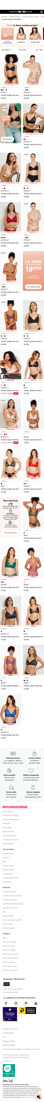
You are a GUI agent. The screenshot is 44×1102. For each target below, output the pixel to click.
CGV (4, 1037)
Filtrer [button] (7, 50)
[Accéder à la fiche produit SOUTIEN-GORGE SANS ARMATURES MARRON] (10, 316)
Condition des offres (10, 1029)
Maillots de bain (8, 870)
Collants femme (8, 865)
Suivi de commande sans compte (13, 904)
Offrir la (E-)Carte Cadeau (12, 989)
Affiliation (6, 823)
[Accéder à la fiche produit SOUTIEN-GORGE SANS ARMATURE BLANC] (33, 414)
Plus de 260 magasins (11, 819)
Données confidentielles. (28, 1097)
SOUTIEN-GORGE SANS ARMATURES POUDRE (15, 390)
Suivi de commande (10, 900)
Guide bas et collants (10, 954)
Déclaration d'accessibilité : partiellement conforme (21, 1049)
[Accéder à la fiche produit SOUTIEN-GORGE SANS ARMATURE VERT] (10, 562)
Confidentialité (8, 1033)
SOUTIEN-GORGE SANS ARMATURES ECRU (14, 194)
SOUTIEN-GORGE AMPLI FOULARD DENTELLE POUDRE (17, 440)
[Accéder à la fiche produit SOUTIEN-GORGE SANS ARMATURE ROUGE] (33, 463)
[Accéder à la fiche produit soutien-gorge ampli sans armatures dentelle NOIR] (33, 660)
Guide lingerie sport (10, 966)
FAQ (4, 912)
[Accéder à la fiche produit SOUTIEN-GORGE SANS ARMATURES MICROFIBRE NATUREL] (33, 70)
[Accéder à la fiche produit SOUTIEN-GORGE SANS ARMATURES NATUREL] (33, 217)
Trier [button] (40, 50)
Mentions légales (9, 1041)
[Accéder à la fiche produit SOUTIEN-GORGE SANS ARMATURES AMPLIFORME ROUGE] (10, 217)
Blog (4, 938)
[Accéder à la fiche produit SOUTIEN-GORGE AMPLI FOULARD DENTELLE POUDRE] (10, 414)
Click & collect (8, 924)
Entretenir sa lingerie (10, 970)
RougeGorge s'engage (11, 815)
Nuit (4, 861)
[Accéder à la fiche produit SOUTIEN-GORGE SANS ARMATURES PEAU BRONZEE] (10, 267)
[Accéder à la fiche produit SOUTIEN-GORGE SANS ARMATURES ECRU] (10, 168)
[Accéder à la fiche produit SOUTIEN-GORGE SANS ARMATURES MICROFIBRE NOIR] (10, 70)
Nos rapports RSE (9, 835)
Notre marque (8, 811)
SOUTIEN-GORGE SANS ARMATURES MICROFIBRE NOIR (17, 95)
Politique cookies (9, 1045)
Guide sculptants (9, 962)
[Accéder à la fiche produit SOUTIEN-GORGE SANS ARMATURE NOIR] (33, 365)
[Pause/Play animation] (41, 11)
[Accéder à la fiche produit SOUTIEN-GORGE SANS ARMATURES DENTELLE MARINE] (10, 611)
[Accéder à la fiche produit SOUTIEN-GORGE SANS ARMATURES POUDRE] (10, 365)
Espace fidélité (8, 916)
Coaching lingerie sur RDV (12, 920)
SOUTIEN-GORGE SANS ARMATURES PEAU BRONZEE (17, 292)
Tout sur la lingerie (9, 942)
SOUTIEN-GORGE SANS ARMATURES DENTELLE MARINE (18, 637)
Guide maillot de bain (10, 958)
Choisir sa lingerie (9, 950)
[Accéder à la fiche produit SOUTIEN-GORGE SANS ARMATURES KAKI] (33, 513)
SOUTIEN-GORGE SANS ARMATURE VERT (13, 587)
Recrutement (7, 827)
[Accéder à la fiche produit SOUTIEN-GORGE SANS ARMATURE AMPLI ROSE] (33, 562)
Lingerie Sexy (7, 874)
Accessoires (7, 882)
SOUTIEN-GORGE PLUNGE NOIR (33, 637)
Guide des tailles (9, 946)
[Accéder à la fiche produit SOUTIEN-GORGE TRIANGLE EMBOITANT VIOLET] (10, 660)
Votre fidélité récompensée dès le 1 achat (21, 11)
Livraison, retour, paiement (12, 896)
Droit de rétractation (10, 908)
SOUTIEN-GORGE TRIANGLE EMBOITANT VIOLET (15, 686)
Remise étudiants (9, 928)
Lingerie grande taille (10, 878)
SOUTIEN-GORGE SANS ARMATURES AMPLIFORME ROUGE (19, 243)
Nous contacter (8, 831)
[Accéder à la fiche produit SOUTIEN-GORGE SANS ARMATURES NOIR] (33, 119)
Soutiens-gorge (8, 853)
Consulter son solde (10, 992)
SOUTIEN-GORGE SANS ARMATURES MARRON (15, 341)
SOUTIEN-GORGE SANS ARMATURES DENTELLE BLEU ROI (18, 735)
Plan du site (7, 1061)
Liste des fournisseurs (11, 840)
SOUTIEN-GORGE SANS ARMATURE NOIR (13, 489)
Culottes (6, 857)
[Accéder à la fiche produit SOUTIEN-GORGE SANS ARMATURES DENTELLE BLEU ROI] (10, 710)
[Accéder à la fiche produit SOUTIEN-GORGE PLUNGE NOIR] (33, 611)
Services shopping (9, 891)
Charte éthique (8, 844)
